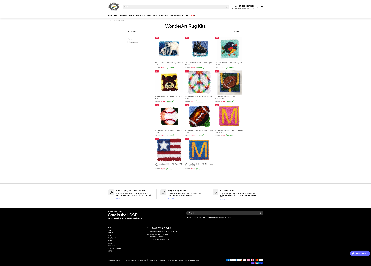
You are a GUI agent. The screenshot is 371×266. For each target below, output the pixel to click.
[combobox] (176, 7)
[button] (262, 7)
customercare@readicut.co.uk (159, 239)
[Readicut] (114, 7)
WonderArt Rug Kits (118, 20)
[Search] (226, 7)
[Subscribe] (260, 213)
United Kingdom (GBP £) (114, 260)
